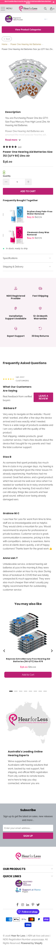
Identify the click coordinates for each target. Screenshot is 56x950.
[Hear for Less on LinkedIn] (28, 905)
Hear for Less (18, 935)
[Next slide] (52, 651)
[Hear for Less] (28, 8)
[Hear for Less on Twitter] (38, 905)
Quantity (6, 176)
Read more (11, 139)
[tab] (11, 691)
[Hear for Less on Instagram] (23, 905)
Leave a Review (43, 397)
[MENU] (1, 9)
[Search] (45, 9)
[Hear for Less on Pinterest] (33, 905)
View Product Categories (28, 29)
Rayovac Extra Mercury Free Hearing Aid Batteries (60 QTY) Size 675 (28, 660)
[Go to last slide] (4, 651)
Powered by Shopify (32, 943)
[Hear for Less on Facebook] (18, 905)
